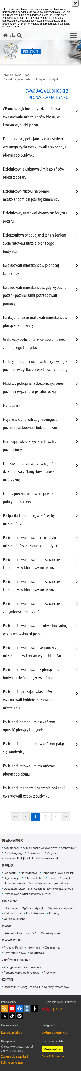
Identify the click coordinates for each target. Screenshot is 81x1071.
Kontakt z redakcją (11, 1032)
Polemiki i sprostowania (44, 858)
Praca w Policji (12, 940)
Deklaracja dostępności (55, 1032)
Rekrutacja (37, 952)
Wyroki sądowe (50, 933)
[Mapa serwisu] (12, 35)
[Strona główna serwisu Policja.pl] (5, 35)
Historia (52, 878)
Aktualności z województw (40, 847)
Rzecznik (10, 987)
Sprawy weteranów (56, 987)
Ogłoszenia (52, 947)
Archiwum (50, 972)
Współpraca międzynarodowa (48, 883)
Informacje (11, 908)
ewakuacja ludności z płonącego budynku (33, 79)
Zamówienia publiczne (17, 960)
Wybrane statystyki (60, 908)
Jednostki (10, 872)
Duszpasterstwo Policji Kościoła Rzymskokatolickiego (38, 888)
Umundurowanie (14, 883)
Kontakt (8, 979)
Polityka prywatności (12, 1062)
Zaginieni (53, 853)
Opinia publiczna (15, 918)
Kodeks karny (13, 913)
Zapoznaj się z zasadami (14, 1056)
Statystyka (9, 901)
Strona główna (11, 74)
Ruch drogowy (13, 853)
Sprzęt (65, 878)
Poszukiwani (35, 853)
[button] (73, 35)
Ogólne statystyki (33, 908)
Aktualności (11, 847)
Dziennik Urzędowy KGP (20, 933)
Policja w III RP (33, 878)
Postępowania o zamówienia (22, 967)
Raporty (54, 913)
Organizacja (12, 878)
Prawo (6, 926)
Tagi (27, 74)
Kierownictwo (29, 872)
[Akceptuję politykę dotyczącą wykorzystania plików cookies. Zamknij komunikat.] (75, 3)
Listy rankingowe (15, 952)
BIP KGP (57, 1009)
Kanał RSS (4, 1008)
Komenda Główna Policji (58, 872)
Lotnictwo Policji (14, 858)
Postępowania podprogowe (21, 972)
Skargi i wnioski (30, 987)
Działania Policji (13, 840)
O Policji (8, 865)
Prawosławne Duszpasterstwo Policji (27, 893)
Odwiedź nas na (12, 1008)
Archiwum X (68, 847)
